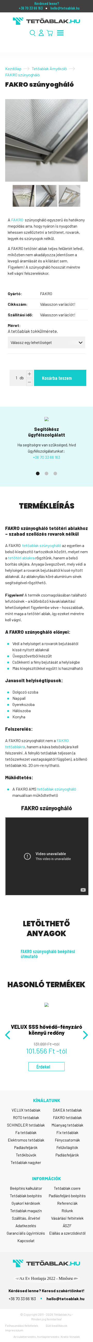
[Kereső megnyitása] (32, 33)
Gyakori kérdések (26, 1203)
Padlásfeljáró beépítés (67, 1195)
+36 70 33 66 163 (31, 8)
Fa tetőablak (25, 1132)
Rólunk (67, 1210)
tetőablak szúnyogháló (41, 545)
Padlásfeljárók (25, 1147)
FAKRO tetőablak (67, 1117)
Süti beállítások (56, 1325)
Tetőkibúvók (26, 1155)
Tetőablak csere (67, 1188)
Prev (8, 1035)
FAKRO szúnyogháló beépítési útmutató (48, 954)
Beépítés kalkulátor (26, 1188)
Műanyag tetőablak (67, 1125)
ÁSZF (67, 1225)
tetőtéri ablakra (21, 557)
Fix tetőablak (67, 1132)
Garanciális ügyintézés (26, 1233)
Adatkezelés (26, 1225)
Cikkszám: (18, 304)
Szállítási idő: (20, 314)
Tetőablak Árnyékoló (49, 68)
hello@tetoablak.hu (65, 8)
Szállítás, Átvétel (26, 1218)
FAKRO (17, 219)
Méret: (14, 325)
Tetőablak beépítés (26, 1195)
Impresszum (14, 1330)
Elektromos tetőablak (26, 1140)
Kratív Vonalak (70, 1336)
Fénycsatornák (67, 1140)
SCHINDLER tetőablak (26, 1125)
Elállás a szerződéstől (67, 1233)
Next (85, 1035)
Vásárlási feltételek (67, 1218)
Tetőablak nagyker (26, 1162)
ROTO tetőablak (26, 1117)
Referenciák (67, 1203)
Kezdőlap (13, 68)
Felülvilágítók (67, 1147)
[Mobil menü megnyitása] (60, 33)
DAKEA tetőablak (67, 1110)
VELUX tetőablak (26, 1110)
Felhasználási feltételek (21, 1325)
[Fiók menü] (41, 33)
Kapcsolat (26, 1240)
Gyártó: (15, 293)
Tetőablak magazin (26, 1210)
